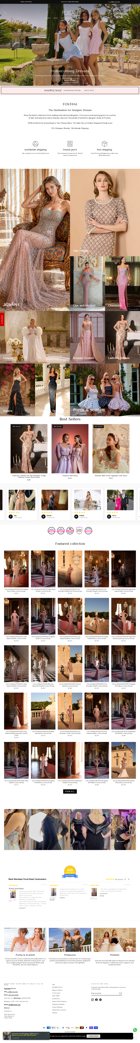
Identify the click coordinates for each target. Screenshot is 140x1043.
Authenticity (56, 998)
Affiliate (54, 1013)
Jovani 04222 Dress (53, 898)
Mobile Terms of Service (59, 1010)
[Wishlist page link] (124, 13)
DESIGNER (65, 18)
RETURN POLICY (57, 987)
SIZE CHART (56, 996)
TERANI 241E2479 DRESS (11, 901)
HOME (48, 18)
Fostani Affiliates (57, 1007)
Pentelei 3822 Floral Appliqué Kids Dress (111, 476)
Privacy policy (56, 993)
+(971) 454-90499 (13, 995)
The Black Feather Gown (20, 888)
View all (70, 791)
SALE (92, 18)
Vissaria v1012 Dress (70, 476)
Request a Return (57, 990)
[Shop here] (70, 45)
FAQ (53, 984)
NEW (56, 18)
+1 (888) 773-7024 (12, 991)
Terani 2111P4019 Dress (93, 899)
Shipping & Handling (58, 1004)
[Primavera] (70, 940)
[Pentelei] (114, 940)
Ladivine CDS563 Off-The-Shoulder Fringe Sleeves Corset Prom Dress (29, 476)
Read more (45, 153)
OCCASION (80, 18)
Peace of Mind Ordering (59, 1001)
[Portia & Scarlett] (25, 940)
